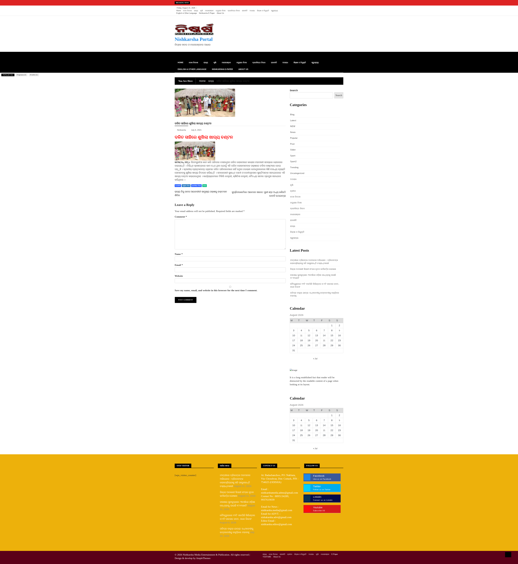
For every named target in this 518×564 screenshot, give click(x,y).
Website (179, 276)
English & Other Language (186, 13)
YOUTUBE (267, 557)
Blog (292, 114)
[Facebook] (329, 8)
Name (179, 254)
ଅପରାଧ (252, 11)
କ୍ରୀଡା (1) (34, 75)
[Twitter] (333, 8)
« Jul (315, 358)
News (293, 132)
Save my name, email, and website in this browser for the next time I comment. (216, 290)
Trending (294, 167)
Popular (294, 138)
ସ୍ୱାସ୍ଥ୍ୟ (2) (22, 75)
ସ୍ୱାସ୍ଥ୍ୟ (274, 11)
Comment (181, 216)
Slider (177, 185)
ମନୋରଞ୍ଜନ (209, 11)
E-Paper (334, 554)
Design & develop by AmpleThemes (192, 558)
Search (294, 90)
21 (324, 340)
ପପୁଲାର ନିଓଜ (221, 11)
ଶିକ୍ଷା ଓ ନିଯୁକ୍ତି (263, 11)
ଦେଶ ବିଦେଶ (187, 11)
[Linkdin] (340, 8)
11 (301, 335)
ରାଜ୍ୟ (196, 11)
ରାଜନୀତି (244, 11)
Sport (292, 155)
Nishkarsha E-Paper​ (207, 13)
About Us (220, 13)
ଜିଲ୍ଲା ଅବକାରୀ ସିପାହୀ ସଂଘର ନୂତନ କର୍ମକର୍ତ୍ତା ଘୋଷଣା (313, 269)
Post (292, 144)
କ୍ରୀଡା (293, 191)
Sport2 (293, 161)
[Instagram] (337, 8)
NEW (292, 126)
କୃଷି (201, 11)
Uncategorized (297, 173)
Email (179, 265)
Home (178, 11)
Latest (293, 120)
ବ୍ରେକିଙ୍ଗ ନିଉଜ (234, 11)
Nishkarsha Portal (194, 39)
